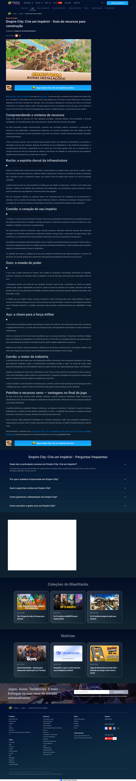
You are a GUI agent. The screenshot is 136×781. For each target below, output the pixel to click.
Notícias (86, 8)
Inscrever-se (118, 692)
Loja (57, 3)
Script (44, 745)
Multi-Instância (47, 725)
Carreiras (76, 725)
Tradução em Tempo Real (50, 734)
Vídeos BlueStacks (110, 8)
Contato (76, 723)
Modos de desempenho (49, 741)
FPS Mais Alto (47, 748)
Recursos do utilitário (49, 752)
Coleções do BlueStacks (75, 8)
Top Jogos (12, 742)
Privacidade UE (44, 774)
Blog (47, 3)
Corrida (11, 753)
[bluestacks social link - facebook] (114, 728)
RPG (10, 755)
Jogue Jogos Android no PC (81, 735)
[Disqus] (42, 545)
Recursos (27, 3)
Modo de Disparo (48, 721)
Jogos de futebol (13, 764)
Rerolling (45, 739)
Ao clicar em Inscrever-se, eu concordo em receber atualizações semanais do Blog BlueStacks (100, 696)
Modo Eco (46, 732)
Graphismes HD (47, 750)
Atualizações (108, 719)
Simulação (12, 757)
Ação (10, 744)
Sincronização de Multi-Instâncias (52, 728)
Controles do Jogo (48, 719)
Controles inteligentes (49, 736)
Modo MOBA (46, 723)
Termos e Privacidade (14, 774)
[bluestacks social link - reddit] (110, 728)
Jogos (37, 3)
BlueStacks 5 (12, 721)
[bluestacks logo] (14, 3)
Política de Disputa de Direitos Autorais (30, 774)
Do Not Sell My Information (55, 774)
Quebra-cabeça (13, 751)
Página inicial (24, 8)
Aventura (11, 746)
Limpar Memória (47, 743)
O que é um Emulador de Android (83, 738)
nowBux (11, 723)
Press (75, 728)
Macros (45, 730)
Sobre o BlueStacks (79, 719)
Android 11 (12, 730)
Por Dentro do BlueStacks (59, 8)
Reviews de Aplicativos (43, 8)
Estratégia (12, 762)
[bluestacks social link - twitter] (118, 728)
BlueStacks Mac (13, 719)
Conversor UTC (47, 754)
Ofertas (11, 728)
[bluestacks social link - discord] (106, 728)
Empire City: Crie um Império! (33, 13)
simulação (43, 96)
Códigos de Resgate (97, 8)
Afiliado (68, 3)
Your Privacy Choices (70, 780)
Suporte (77, 3)
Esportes (11, 760)
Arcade (11, 749)
